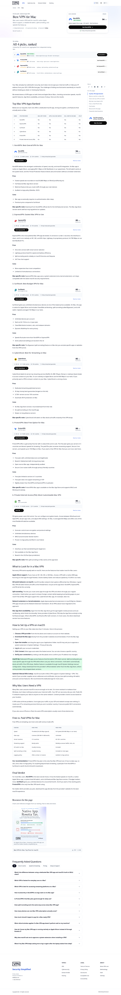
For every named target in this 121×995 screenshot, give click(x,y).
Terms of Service (85, 966)
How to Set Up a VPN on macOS (97, 98)
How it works (22, 866)
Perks (97, 3)
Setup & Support (55, 866)
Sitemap (102, 975)
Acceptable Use (85, 975)
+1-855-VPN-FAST (16, 979)
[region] (47, 128)
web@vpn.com (15, 977)
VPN (23, 3)
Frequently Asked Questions (96, 111)
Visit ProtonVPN (20, 438)
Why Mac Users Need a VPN (96, 101)
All (14, 866)
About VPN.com (104, 966)
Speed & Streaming (34, 866)
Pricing (45, 866)
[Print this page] (101, 87)
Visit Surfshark (19, 299)
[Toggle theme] (101, 3)
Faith (101, 972)
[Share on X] (91, 87)
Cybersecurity (31, 3)
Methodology (103, 969)
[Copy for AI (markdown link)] (104, 87)
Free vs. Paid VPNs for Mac (95, 103)
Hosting (51, 3)
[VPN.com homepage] (15, 3)
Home (14, 8)
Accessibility (84, 978)
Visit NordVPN (19, 160)
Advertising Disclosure (103, 992)
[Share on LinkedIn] (97, 87)
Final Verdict (92, 106)
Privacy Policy (84, 969)
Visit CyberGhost (20, 368)
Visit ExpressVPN (20, 230)
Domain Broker (42, 3)
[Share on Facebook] (94, 87)
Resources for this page (94, 108)
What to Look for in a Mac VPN (96, 96)
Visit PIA (17, 510)
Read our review (77, 160)
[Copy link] (88, 87)
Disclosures (84, 972)
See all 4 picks (17, 31)
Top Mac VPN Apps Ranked (96, 93)
